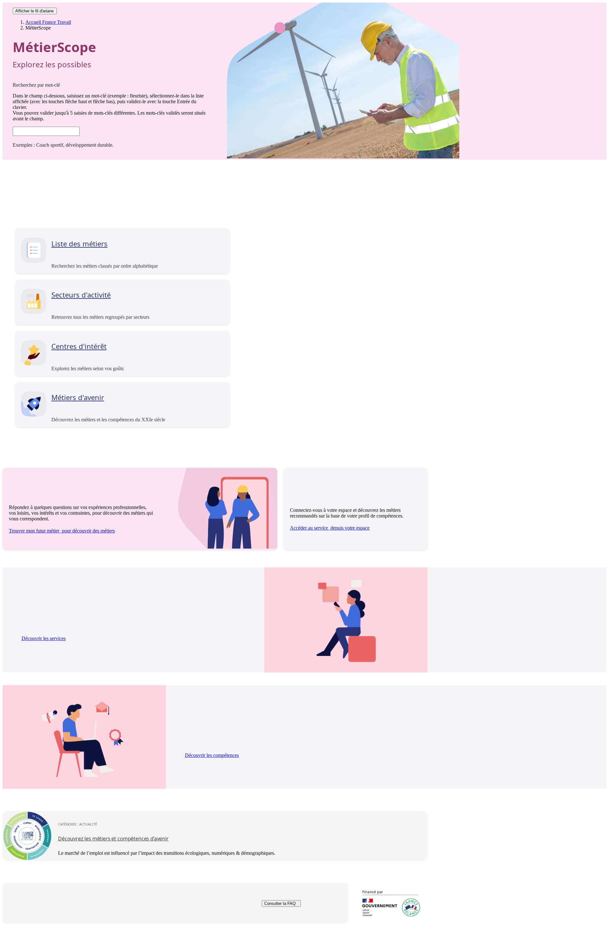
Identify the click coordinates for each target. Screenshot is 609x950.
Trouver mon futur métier (62, 530)
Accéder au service (330, 528)
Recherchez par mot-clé (36, 85)
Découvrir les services (44, 638)
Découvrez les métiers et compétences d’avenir (113, 838)
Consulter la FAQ (280, 903)
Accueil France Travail (48, 22)
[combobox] (46, 131)
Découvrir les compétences (212, 755)
